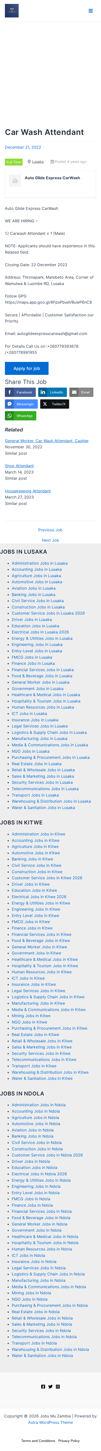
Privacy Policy (69, 1441)
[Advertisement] (50, 74)
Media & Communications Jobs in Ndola (49, 1286)
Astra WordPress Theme (50, 1422)
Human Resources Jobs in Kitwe (42, 971)
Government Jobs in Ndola (37, 1230)
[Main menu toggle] (90, 10)
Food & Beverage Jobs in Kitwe (41, 940)
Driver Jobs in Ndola (31, 1161)
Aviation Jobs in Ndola (33, 1130)
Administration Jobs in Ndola (39, 1104)
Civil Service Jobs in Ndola (37, 1142)
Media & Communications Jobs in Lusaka (50, 744)
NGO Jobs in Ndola (30, 1299)
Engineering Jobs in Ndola (36, 1186)
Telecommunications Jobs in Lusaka (45, 788)
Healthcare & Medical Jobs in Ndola (45, 1236)
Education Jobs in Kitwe (34, 890)
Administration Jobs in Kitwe (38, 834)
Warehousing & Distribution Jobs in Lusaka (51, 801)
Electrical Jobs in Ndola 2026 (39, 1173)
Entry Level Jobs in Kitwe (35, 915)
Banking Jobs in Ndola (32, 1136)
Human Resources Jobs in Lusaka (43, 707)
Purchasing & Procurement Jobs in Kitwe (49, 1028)
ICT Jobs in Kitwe (28, 978)
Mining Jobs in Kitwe (31, 1015)
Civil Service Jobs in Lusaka (38, 600)
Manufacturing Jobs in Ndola (38, 1280)
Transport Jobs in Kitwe (34, 1065)
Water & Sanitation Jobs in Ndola (42, 1355)
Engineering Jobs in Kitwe (36, 909)
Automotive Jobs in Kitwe (36, 852)
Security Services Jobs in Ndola (41, 1330)
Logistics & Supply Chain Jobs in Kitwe (48, 996)
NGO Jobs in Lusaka (31, 751)
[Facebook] (43, 1386)
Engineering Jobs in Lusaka (37, 644)
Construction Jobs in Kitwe (37, 871)
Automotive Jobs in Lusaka (37, 581)
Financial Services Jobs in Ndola (42, 1211)
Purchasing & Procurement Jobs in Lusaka (51, 757)
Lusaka (38, 161)
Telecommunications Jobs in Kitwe (44, 1059)
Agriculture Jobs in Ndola (35, 1117)
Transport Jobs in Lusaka (35, 795)
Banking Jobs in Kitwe (32, 858)
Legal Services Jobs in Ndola (39, 1267)
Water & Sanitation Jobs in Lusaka (43, 807)
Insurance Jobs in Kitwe (34, 984)
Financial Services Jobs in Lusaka (43, 669)
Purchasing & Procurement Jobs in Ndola (50, 1305)
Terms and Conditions (38, 1441)
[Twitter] (50, 1386)
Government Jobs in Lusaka (37, 688)
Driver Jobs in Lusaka (32, 619)
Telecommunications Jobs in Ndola (44, 1336)
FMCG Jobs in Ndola (31, 1198)
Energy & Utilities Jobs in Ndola (41, 1180)
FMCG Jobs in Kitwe (31, 921)
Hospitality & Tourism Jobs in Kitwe (45, 965)
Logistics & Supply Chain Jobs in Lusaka (49, 732)
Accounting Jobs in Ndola (36, 1111)
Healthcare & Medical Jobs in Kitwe (45, 959)
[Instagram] (58, 1386)
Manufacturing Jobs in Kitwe (38, 1003)
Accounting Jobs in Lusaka (37, 569)
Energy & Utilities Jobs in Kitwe (41, 903)
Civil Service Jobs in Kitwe (36, 865)
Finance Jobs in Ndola (32, 1205)
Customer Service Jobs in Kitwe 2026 (47, 877)
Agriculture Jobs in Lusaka (36, 575)
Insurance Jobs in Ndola (34, 1261)
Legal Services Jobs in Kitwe (38, 990)
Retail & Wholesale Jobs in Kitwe (42, 1040)
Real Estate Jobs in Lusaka (37, 763)
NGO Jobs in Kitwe (29, 1022)
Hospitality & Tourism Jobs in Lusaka (46, 701)
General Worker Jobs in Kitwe (39, 946)
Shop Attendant (19, 465)
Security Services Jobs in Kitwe (41, 1053)
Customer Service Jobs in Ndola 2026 (47, 1155)
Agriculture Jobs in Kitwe (35, 846)
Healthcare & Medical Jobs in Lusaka (46, 694)
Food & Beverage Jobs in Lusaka (42, 675)
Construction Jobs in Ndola (37, 1148)
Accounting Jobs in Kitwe (35, 840)
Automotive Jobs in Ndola (36, 1123)
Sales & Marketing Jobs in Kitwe (42, 1047)
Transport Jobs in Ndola (34, 1343)
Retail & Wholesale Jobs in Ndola (42, 1318)
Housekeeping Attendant (28, 490)
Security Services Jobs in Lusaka (42, 782)
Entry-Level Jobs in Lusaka (37, 650)
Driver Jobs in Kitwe (31, 884)
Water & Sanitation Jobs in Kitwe (42, 1078)
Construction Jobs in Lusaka (38, 607)
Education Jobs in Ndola (34, 1167)
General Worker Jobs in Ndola (39, 1224)
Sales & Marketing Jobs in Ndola (42, 1324)
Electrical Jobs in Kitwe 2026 (39, 896)
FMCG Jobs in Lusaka (32, 657)
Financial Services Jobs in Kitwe (41, 934)
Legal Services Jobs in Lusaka (40, 726)
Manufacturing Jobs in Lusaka (39, 738)
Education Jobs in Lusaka (35, 625)
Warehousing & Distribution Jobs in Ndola (50, 1349)
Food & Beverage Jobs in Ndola (41, 1217)
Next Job (50, 540)
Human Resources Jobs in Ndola (42, 1249)
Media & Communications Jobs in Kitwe (49, 1009)
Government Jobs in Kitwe (36, 953)
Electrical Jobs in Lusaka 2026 (40, 632)
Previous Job (50, 530)
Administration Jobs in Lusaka (40, 563)
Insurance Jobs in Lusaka (35, 719)
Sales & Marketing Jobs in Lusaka (43, 776)
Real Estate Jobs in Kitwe (35, 1034)
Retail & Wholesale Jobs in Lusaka (43, 769)
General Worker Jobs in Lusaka (40, 682)
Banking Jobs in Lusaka (33, 594)
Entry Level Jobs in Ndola (36, 1192)
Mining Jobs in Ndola (31, 1292)
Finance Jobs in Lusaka (33, 663)
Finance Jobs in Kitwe (32, 928)
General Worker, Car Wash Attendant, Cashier (47, 440)
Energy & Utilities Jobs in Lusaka (42, 638)
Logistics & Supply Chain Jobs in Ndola (48, 1274)
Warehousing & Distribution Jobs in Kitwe (50, 1072)
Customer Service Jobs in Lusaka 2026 (48, 613)
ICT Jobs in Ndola (28, 1255)
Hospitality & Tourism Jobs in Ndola (45, 1242)
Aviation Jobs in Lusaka (34, 588)
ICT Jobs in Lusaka (29, 713)
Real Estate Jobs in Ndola (36, 1311)
